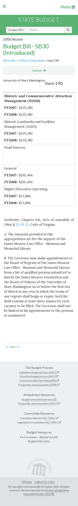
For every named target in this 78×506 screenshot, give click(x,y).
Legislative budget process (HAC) (37, 372)
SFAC (52, 418)
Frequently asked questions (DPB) (37, 384)
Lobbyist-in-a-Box (45, 482)
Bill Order (9, 60)
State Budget (38, 19)
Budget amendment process (38, 399)
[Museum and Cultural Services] (7, 347)
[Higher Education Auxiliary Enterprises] (18, 347)
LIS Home (27, 482)
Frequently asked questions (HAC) (37, 403)
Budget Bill (16, 30)
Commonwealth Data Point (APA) (37, 380)
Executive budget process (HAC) (37, 376)
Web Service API (48, 437)
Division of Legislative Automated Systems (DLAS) (46, 492)
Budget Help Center (39, 441)
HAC (45, 418)
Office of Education (32, 60)
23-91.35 (22, 224)
